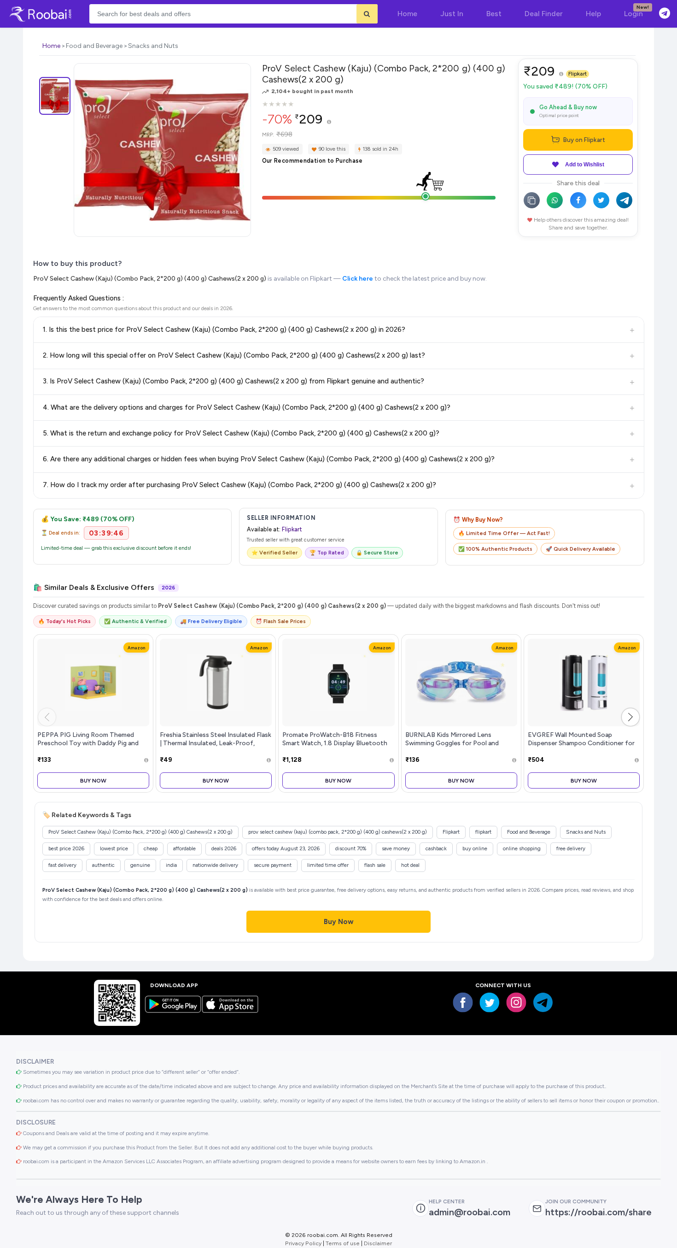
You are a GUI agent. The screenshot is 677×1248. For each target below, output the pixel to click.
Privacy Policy (303, 1243)
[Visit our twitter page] (489, 1002)
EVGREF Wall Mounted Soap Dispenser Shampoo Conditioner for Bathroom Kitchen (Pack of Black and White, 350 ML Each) (583, 747)
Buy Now (93, 780)
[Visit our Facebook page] (462, 1002)
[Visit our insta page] (516, 1002)
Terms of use (343, 1243)
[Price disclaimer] (329, 122)
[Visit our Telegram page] (543, 1002)
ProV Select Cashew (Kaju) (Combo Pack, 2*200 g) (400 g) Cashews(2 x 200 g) (149, 279)
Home (51, 46)
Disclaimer (378, 1243)
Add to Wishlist (584, 164)
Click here (357, 279)
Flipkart (577, 74)
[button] (630, 717)
